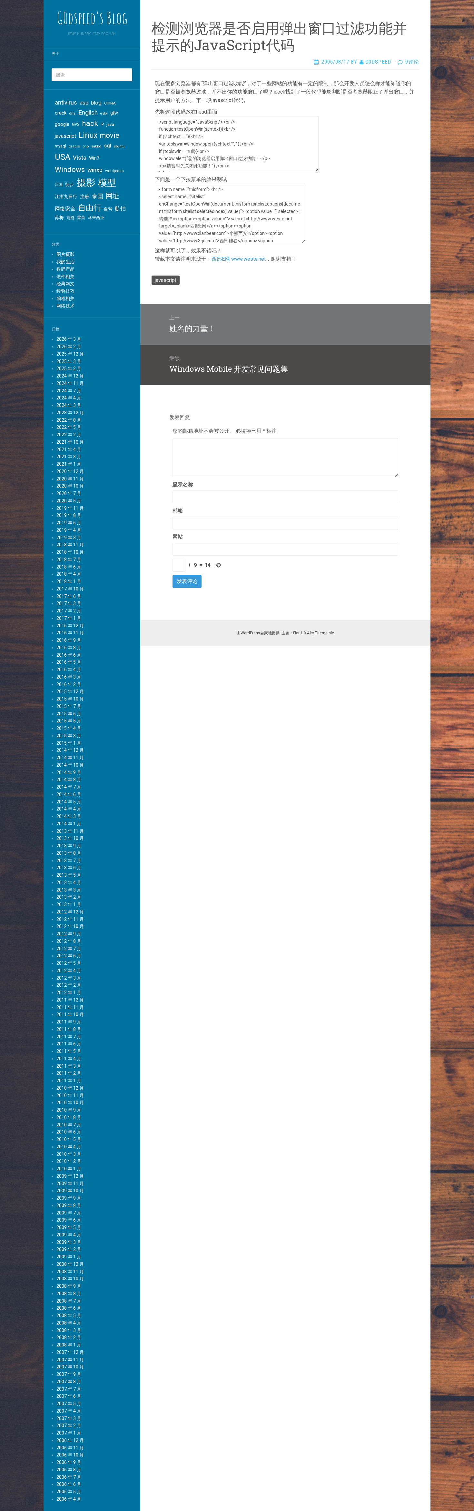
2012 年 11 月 (70, 919)
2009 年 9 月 (68, 1198)
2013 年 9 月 (68, 845)
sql (107, 145)
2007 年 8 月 (68, 1381)
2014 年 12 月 (70, 750)
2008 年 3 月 (68, 1330)
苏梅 (59, 217)
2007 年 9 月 (68, 1374)
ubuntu (119, 146)
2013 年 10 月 (70, 838)
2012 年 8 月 (68, 941)
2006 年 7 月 (68, 1477)
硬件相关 (65, 276)
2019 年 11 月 (70, 508)
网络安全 (65, 209)
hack (90, 123)
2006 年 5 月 (68, 1491)
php (86, 146)
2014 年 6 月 (68, 794)
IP (102, 124)
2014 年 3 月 (68, 816)
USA (62, 157)
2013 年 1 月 (68, 904)
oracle (74, 146)
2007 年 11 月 (70, 1359)
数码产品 (65, 269)
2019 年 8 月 (68, 515)
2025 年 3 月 (68, 361)
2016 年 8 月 (68, 647)
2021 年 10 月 (70, 442)
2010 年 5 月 (68, 1139)
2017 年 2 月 (68, 610)
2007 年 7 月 (68, 1389)
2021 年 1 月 (68, 464)
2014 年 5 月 (68, 801)
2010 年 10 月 (70, 1102)
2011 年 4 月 (68, 1058)
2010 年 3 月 (68, 1154)
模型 (107, 182)
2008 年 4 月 (68, 1322)
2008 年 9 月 (68, 1286)
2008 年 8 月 (68, 1293)
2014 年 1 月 (68, 823)
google (62, 124)
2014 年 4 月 (68, 808)
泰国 (97, 196)
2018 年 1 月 (68, 581)
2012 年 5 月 (68, 963)
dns (72, 113)
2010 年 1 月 (68, 1168)
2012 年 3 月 (68, 978)
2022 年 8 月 (68, 420)
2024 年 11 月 (70, 383)
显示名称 (183, 484)
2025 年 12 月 (70, 354)
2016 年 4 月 (68, 669)
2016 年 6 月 (68, 655)
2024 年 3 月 (68, 405)
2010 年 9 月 (68, 1110)
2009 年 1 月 (68, 1256)
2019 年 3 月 (68, 537)
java (110, 124)
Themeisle (324, 633)
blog (96, 102)
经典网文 (65, 283)
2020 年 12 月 (70, 471)
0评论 (412, 62)
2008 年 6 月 (68, 1308)
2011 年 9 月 (68, 1021)
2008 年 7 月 (68, 1301)
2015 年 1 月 (68, 743)
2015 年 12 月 (70, 691)
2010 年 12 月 (70, 1088)
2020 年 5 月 (68, 500)
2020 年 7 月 (68, 493)
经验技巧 (65, 291)
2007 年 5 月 (68, 1403)
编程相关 (65, 298)
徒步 (69, 184)
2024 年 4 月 (68, 397)
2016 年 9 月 (68, 640)
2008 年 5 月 (68, 1315)
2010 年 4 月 (68, 1146)
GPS (75, 124)
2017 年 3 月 (68, 603)
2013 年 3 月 (68, 889)
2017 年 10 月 (70, 588)
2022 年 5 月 (68, 427)
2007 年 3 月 (68, 1418)
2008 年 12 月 (70, 1264)
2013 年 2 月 (68, 897)
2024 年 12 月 (70, 375)
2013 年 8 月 (68, 853)
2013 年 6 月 (68, 867)
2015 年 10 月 (70, 698)
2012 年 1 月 (68, 992)
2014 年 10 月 (70, 765)
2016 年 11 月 (70, 632)
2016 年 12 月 (70, 625)
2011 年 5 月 (68, 1051)
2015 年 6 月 (68, 713)
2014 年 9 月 (68, 772)
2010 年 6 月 (68, 1131)
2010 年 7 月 (68, 1124)
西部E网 (221, 259)
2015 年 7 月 (68, 706)
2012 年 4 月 (68, 970)
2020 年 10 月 (70, 486)
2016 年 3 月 (68, 677)
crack (60, 113)
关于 (55, 53)
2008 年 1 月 (68, 1344)
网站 (178, 537)
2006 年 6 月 (68, 1484)
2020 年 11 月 (70, 478)
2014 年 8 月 (68, 779)
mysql (60, 146)
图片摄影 (65, 254)
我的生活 (65, 261)
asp (84, 102)
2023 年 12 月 (70, 412)
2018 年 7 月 (68, 559)
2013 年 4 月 (68, 882)
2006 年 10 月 (70, 1454)
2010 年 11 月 (70, 1095)
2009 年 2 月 (68, 1249)
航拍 (120, 208)
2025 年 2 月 (68, 368)
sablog (96, 146)
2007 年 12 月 (70, 1352)
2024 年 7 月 (68, 390)
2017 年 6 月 (68, 596)
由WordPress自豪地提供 (258, 633)
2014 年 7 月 (68, 787)
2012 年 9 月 (68, 933)
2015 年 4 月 (68, 728)
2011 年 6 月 (68, 1043)
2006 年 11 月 (70, 1447)
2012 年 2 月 (68, 985)
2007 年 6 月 (68, 1396)
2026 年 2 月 (68, 346)
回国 (59, 184)
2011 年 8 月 (68, 1029)
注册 (84, 196)
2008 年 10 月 (70, 1278)
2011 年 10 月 (70, 1014)
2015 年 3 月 (68, 735)
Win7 (94, 158)
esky (104, 113)
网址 (112, 196)
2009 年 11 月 (70, 1183)
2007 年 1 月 (68, 1432)
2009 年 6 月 (68, 1220)
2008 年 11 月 (70, 1271)
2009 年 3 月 (68, 1242)
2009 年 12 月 (70, 1176)
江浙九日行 (66, 196)
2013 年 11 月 (70, 831)
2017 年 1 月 (68, 618)
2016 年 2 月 (68, 684)
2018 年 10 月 (70, 552)
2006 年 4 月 (68, 1499)
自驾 (108, 209)
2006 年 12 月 (70, 1440)
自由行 (89, 207)
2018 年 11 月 (70, 544)
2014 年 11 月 (70, 757)
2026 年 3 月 (68, 339)
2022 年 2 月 (68, 434)
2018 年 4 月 (68, 574)
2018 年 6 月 (68, 566)
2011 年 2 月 (68, 1073)
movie (109, 135)
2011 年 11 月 (70, 1007)
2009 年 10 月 (70, 1190)
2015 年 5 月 (68, 720)
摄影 (86, 182)
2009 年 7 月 (68, 1212)
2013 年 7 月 (68, 860)
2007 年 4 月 (68, 1411)
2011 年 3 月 (68, 1066)
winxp (95, 170)
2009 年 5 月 (68, 1227)
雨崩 (70, 218)
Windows (70, 169)
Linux (88, 135)
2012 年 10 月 (70, 926)
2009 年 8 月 (68, 1205)
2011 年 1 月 (68, 1080)
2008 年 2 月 (68, 1337)
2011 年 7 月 (68, 1036)
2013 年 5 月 (68, 875)
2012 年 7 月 (68, 948)
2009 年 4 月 (68, 1234)
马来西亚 (96, 217)
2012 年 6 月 (68, 955)
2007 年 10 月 (70, 1366)
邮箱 (178, 511)
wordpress (114, 170)
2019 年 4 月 (68, 530)
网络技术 (65, 305)
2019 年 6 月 (68, 522)
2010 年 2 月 (68, 1161)
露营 (81, 217)
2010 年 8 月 (68, 1117)
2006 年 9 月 (68, 1462)
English (88, 112)
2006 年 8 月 (68, 1469)
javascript (65, 136)
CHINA (110, 103)
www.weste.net (248, 259)
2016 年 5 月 (68, 662)
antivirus (66, 102)
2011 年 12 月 (70, 999)
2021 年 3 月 (68, 456)
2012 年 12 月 (70, 911)
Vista (79, 157)
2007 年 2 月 (68, 1425)
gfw (114, 113)
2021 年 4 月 (68, 449)
